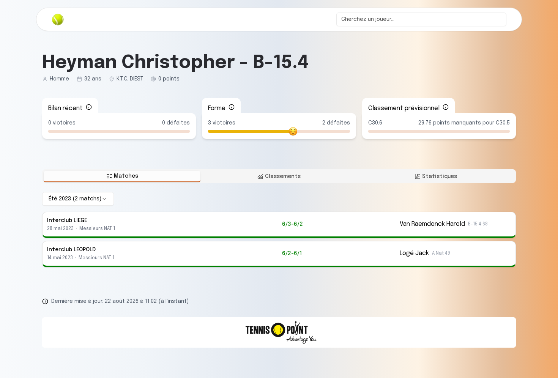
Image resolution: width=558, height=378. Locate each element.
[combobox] (421, 19)
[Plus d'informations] (89, 107)
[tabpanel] (279, 229)
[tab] (122, 176)
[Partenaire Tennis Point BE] (279, 332)
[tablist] (279, 176)
